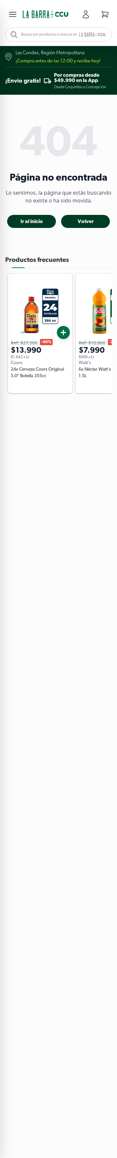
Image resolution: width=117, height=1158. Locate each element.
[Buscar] (12, 34)
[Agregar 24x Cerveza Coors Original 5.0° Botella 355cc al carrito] (63, 332)
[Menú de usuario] (87, 14)
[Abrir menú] (14, 14)
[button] (45, 14)
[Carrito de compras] (105, 14)
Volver (86, 221)
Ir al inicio (31, 221)
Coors (16, 363)
